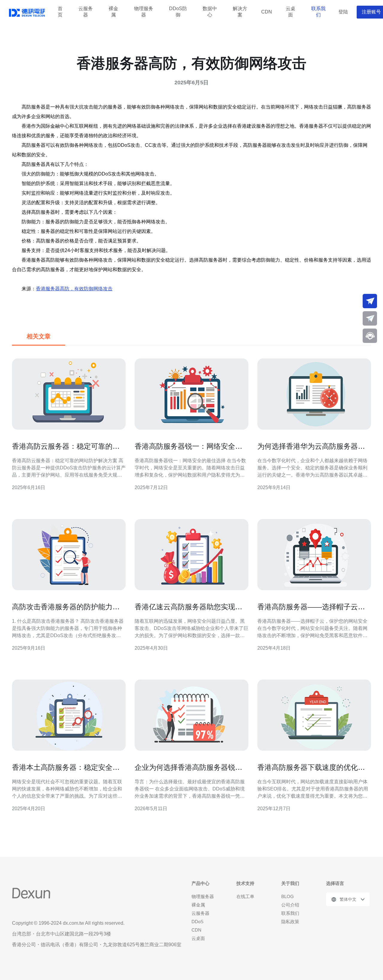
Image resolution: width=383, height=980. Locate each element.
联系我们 (318, 12)
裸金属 (113, 12)
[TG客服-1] (370, 301)
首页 (60, 12)
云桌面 (290, 12)
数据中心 (210, 12)
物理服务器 (143, 12)
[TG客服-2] (370, 318)
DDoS (197, 921)
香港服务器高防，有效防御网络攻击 (74, 288)
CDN (266, 11)
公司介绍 (290, 904)
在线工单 (245, 896)
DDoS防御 (178, 12)
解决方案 (240, 12)
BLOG (287, 896)
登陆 (343, 11)
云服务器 (85, 12)
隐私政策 (290, 921)
